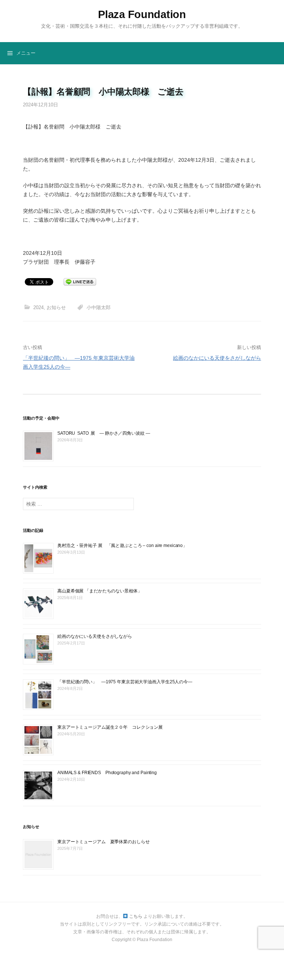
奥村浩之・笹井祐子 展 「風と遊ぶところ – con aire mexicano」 (122, 545)
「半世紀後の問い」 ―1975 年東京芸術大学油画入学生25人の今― (124, 681)
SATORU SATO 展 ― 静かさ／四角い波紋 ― (103, 433)
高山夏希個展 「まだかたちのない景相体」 (99, 591)
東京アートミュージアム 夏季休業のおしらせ (103, 841)
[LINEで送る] (80, 281)
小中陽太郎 (99, 307)
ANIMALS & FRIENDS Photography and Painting (107, 772)
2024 (38, 307)
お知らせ (56, 307)
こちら (135, 916)
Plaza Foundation (142, 14)
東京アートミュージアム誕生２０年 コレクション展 (110, 727)
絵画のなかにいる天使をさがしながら (217, 358)
